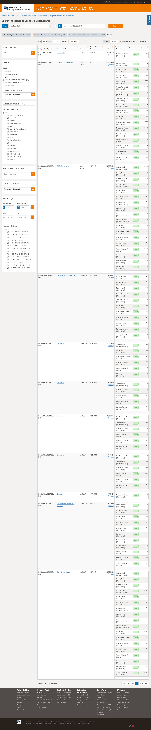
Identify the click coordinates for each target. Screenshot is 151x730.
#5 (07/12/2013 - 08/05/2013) (19, 243)
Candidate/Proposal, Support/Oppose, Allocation (128, 48)
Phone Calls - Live (15, 140)
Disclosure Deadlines (64, 697)
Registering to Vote (123, 695)
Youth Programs (122, 707)
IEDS (131, 2)
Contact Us (57, 721)
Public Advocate (12, 74)
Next (141, 683)
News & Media (117, 2)
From (4, 214)
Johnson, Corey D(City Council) (122, 100)
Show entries (44, 41)
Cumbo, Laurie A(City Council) (121, 70)
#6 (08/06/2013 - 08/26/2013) (19, 246)
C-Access (125, 2)
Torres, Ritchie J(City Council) (121, 336)
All (8, 113)
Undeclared (11, 85)
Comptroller (11, 77)
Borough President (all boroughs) (18, 80)
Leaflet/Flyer (14, 132)
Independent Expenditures (75, 8)
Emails (12, 126)
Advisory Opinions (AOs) (105, 700)
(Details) (111, 55)
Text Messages (14, 151)
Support (136, 54)
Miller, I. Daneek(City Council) (121, 135)
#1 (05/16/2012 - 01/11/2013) (19, 232)
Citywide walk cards (63, 572)
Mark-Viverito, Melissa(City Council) (123, 123)
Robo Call (13, 148)
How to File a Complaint (105, 710)
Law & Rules (84, 8)
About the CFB (107, 2)
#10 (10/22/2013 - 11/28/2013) (20, 268)
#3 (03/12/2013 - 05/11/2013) (19, 237)
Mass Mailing (14, 134)
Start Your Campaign (64, 692)
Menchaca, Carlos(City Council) (122, 55)
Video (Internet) (15, 154)
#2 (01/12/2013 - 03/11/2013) (19, 234)
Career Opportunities (67, 721)
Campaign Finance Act (104, 692)
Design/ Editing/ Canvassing (66, 275)
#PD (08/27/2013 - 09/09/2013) (20, 248)
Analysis (20, 705)
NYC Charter (101, 695)
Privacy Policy (92, 721)
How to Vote (121, 697)
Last (146, 683)
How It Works (41, 695)
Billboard (12, 121)
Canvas (59, 494)
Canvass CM (61, 53)
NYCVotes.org (48, 721)
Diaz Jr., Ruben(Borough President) (122, 76)
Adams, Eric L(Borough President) (122, 64)
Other (11, 137)
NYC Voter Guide (122, 700)
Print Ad (12, 145)
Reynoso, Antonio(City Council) (122, 146)
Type (81, 49)
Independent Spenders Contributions (34, 16)
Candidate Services (63, 8)
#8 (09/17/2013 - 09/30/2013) (19, 254)
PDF (56, 41)
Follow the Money (40, 8)
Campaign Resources (64, 700)
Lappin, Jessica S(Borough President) (122, 111)
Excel (64, 41)
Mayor (9, 71)
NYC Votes (91, 8)
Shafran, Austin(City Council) (121, 152)
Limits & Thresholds (63, 695)
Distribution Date (94, 48)
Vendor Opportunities (80, 721)
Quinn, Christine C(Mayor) (122, 141)
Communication (62, 49)
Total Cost (109, 48)
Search (115, 26)
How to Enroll (41, 707)
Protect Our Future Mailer (65, 62)
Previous (131, 683)
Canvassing (61, 344)
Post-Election (61, 702)
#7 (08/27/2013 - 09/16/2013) (19, 251)
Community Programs (124, 705)
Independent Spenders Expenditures (62, 16)
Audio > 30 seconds (16, 118)
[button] (17, 53)
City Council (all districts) (15, 82)
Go (33, 53)
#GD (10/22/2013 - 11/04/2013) (20, 265)
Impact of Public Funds (44, 700)
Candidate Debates (123, 702)
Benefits (39, 697)
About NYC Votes (123, 692)
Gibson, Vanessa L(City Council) (122, 88)
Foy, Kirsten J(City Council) (120, 82)
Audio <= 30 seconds (16, 115)
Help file (73, 41)
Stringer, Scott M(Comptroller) (121, 158)
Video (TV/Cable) (15, 157)
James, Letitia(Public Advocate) (122, 94)
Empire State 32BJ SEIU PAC (46, 54)
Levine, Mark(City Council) (120, 117)
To (18, 214)
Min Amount (7, 204)
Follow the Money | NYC (11, 16)
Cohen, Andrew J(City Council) (121, 174)
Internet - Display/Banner (18, 129)
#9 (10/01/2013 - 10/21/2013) (19, 262)
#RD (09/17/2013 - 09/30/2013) (20, 257)
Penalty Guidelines (103, 707)
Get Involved (121, 710)
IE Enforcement (82, 705)
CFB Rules (100, 697)
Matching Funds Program (52, 8)
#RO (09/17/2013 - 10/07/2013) (20, 259)
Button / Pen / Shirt (16, 123)
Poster (12, 143)
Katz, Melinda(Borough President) (122, 105)
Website (12, 159)
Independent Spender (45, 49)
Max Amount (21, 204)
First (124, 683)
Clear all (109, 35)
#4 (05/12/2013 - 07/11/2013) (19, 240)
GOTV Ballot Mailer (63, 166)
